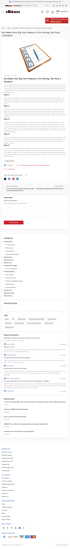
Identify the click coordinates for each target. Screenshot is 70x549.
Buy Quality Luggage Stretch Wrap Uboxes (50, 189)
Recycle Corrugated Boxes (36, 319)
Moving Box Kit (19, 323)
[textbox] (35, 307)
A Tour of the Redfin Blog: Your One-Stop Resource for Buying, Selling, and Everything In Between (35, 402)
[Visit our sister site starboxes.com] (17, 5)
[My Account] (52, 12)
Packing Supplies (9, 271)
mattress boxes (9, 161)
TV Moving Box (10, 245)
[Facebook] (54, 6)
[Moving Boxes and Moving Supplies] (13, 12)
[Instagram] (66, 6)
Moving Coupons (7, 455)
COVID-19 (8, 323)
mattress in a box (50, 90)
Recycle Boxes (52, 319)
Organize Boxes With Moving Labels (15, 368)
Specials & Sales (9, 293)
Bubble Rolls (21, 319)
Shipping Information (8, 484)
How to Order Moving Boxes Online (15, 417)
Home (3, 28)
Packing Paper (49, 323)
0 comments (11, 169)
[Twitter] (57, 6)
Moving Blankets (11, 287)
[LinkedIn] (17, 179)
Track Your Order (7, 481)
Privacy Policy (6, 516)
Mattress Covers (44, 165)
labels (7, 319)
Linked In (15, 528)
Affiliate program (7, 507)
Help (3, 504)
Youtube (19, 528)
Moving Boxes (25, 165)
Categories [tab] (8, 238)
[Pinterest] (60, 6)
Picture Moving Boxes (12, 254)
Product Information (8, 490)
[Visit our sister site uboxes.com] (8, 5)
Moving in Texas (9, 347)
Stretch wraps (10, 284)
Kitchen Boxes (10, 251)
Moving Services (9, 260)
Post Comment (13, 222)
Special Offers (6, 519)
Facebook (3, 528)
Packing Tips (8, 290)
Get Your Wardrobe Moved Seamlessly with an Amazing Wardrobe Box (20, 190)
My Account (5, 478)
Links (47, 5)
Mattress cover (9, 327)
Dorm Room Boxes (11, 269)
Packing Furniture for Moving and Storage (17, 358)
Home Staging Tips (8, 467)
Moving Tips (35, 165)
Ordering (4, 487)
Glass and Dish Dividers (34, 323)
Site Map (4, 510)
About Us (5, 493)
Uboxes (10, 165)
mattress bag (16, 148)
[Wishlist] (47, 12)
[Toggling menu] (3, 12)
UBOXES (66, 545)
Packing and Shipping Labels (14, 281)
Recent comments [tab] (11, 335)
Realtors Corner (7, 452)
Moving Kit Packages (10, 265)
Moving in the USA (7, 458)
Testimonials (6, 471)
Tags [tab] (6, 315)
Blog (9, 28)
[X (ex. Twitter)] (5, 179)
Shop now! (56, 21)
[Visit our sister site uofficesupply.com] (26, 5)
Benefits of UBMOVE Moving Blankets (16, 409)
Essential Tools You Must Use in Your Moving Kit (19, 431)
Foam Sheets (10, 275)
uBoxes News (8, 296)
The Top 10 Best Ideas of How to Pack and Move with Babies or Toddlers (27, 381)
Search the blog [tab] (10, 303)
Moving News (8, 257)
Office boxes (9, 248)
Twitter (7, 528)
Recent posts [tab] (9, 399)
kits (13, 319)
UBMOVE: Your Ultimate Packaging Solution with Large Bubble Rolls (26, 424)
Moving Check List (7, 461)
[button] (64, 307)
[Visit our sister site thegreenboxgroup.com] (34, 5)
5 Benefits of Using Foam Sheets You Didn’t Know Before (22, 338)
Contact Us (5, 497)
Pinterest (11, 528)
